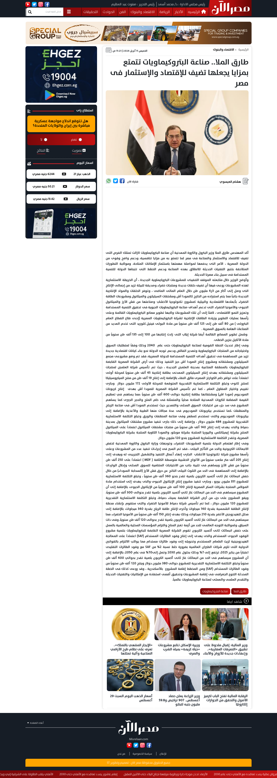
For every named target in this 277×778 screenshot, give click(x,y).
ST (108, 763)
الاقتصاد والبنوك (143, 11)
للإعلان (162, 753)
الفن (122, 11)
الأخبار (178, 11)
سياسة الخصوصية (142, 753)
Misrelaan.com (138, 739)
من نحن (121, 753)
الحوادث (109, 11)
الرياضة (164, 11)
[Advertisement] (177, 219)
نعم (74, 139)
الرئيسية (243, 49)
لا (41, 139)
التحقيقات (90, 11)
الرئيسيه (194, 11)
